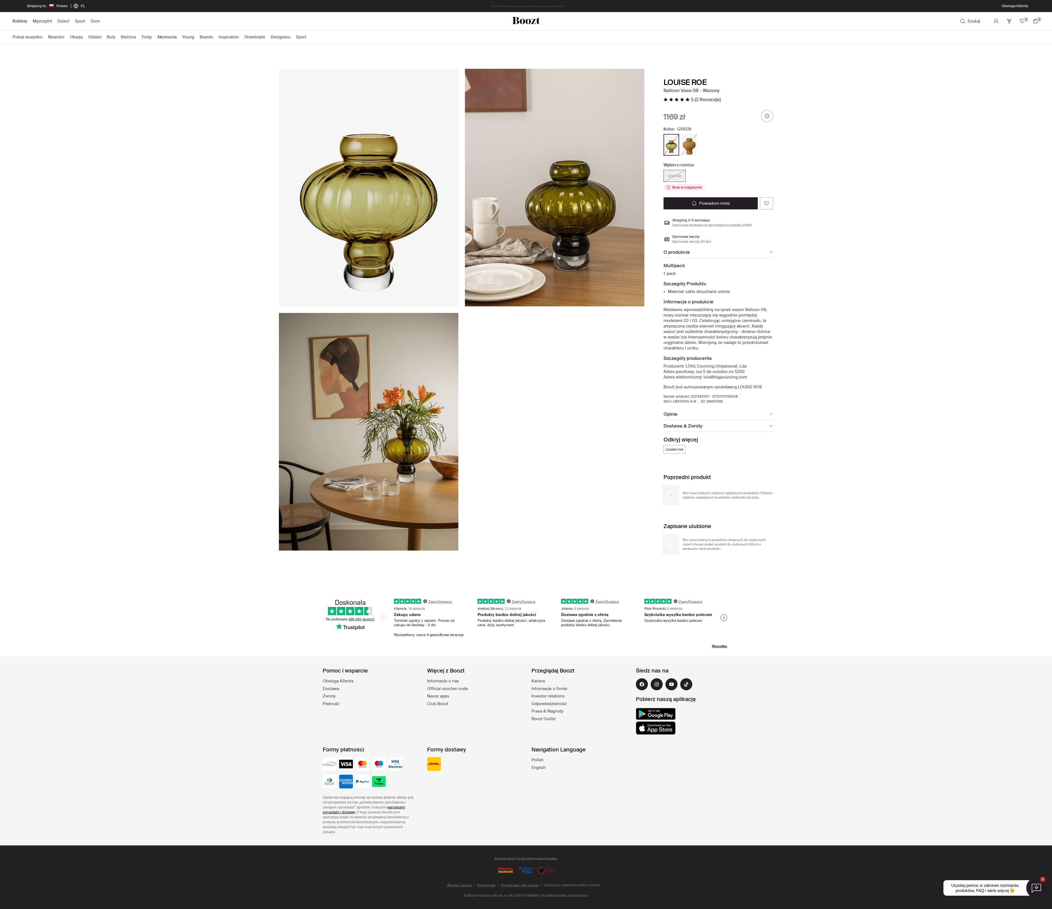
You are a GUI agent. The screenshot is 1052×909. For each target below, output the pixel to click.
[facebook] (642, 684)
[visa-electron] (395, 764)
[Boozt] (526, 21)
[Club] (1009, 21)
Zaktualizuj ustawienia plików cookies (572, 885)
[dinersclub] (329, 782)
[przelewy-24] (329, 764)
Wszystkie (719, 646)
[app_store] (656, 728)
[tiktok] (686, 684)
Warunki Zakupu (459, 885)
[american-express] (346, 782)
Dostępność (486, 885)
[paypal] (362, 782)
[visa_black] (346, 764)
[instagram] (657, 684)
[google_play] (656, 714)
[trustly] (379, 782)
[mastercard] (362, 764)
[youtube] (671, 684)
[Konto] (996, 21)
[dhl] (434, 764)
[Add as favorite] (766, 203)
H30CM (674, 176)
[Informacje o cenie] (767, 116)
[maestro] (379, 764)
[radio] (671, 145)
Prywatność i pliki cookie (519, 885)
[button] (368, 187)
